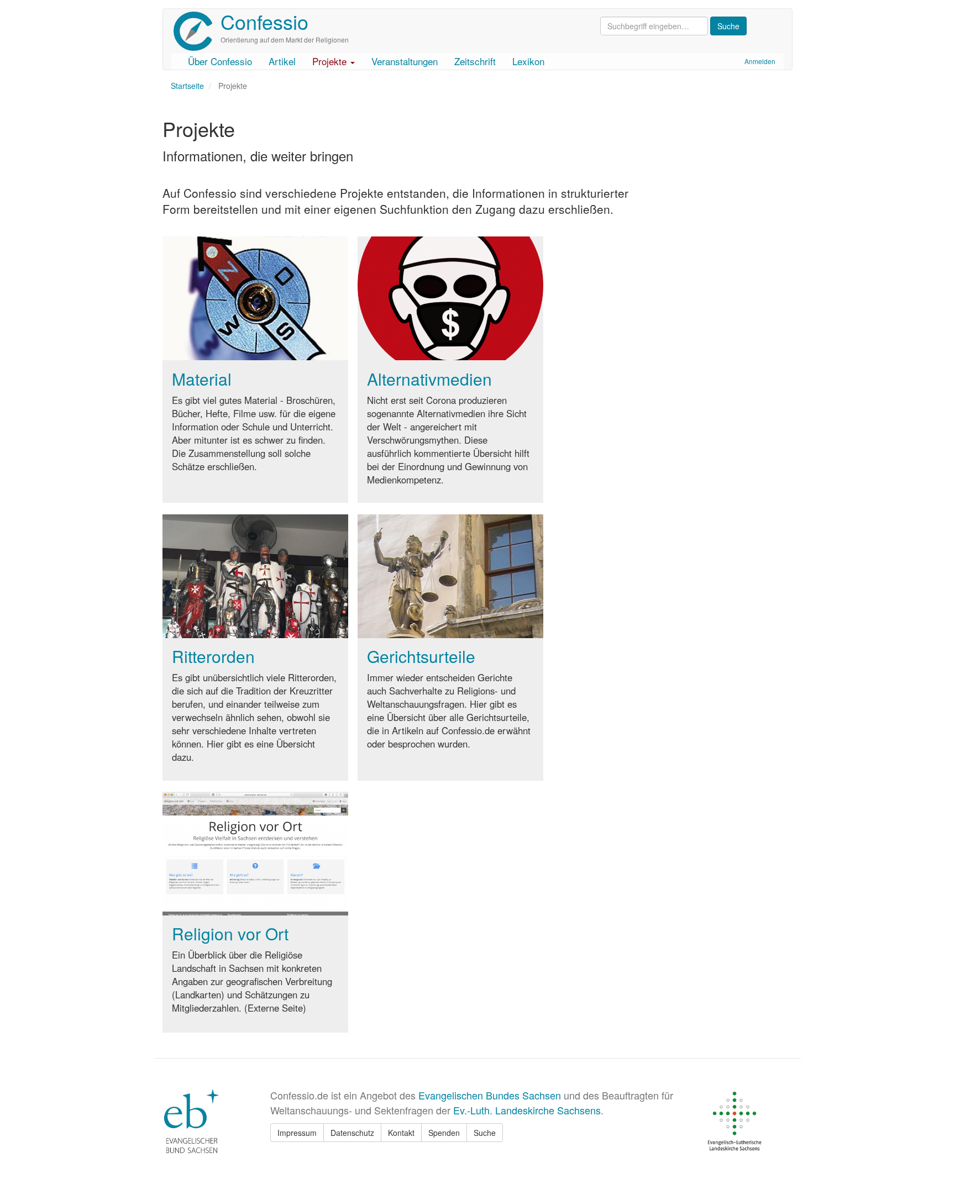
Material (202, 379)
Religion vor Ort (230, 933)
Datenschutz (352, 1132)
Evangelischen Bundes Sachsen (489, 1095)
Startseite (187, 85)
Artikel (282, 61)
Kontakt (401, 1132)
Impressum (297, 1132)
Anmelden (759, 61)
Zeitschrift (475, 61)
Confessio (264, 21)
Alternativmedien (429, 379)
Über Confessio (220, 61)
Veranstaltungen (404, 61)
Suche (485, 1132)
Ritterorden (213, 656)
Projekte (330, 61)
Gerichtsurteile (421, 656)
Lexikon (528, 61)
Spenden (444, 1132)
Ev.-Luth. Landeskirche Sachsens (527, 1110)
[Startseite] (197, 31)
